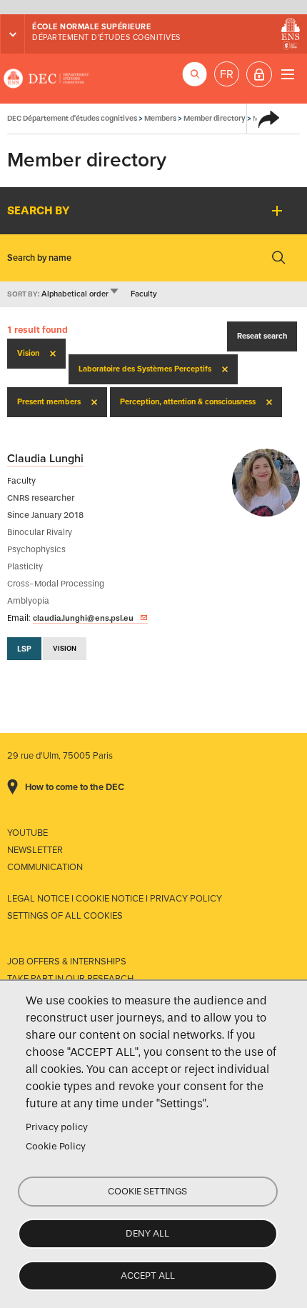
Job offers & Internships (66, 961)
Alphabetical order (80, 294)
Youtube (27, 833)
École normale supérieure (91, 26)
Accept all (148, 1275)
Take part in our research (70, 978)
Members (160, 118)
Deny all (147, 1233)
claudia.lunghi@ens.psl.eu (83, 618)
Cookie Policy (56, 1146)
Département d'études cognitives (106, 37)
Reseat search (262, 336)
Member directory (214, 118)
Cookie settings (147, 1191)
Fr (226, 74)
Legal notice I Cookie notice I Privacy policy (114, 898)
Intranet (259, 74)
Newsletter (35, 850)
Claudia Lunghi (45, 458)
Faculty (144, 294)
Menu (287, 73)
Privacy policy (57, 1127)
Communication (45, 867)
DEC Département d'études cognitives (46, 79)
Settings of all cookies (65, 916)
